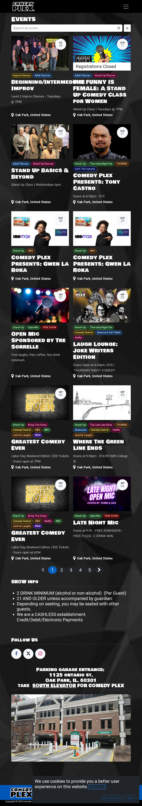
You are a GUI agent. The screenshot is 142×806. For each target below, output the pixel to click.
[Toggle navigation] (126, 6)
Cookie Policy (97, 787)
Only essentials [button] (112, 797)
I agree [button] (130, 797)
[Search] (118, 28)
